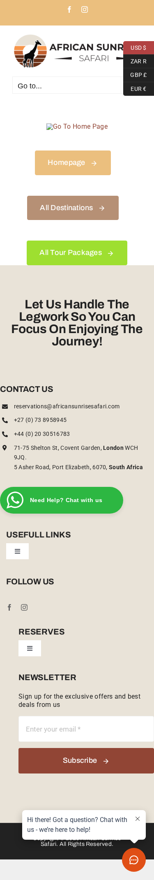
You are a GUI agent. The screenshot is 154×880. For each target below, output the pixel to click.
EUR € (135, 87)
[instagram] (24, 607)
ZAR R (135, 60)
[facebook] (9, 607)
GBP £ (135, 74)
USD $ (135, 46)
